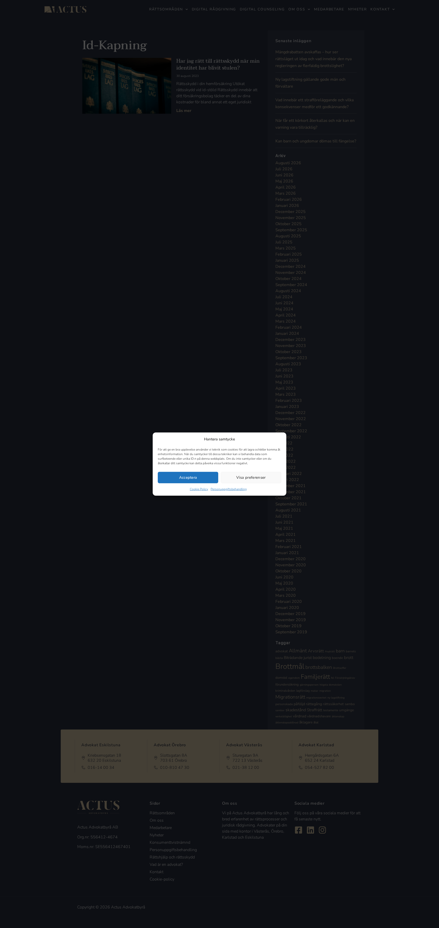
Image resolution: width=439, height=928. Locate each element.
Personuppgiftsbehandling (229, 489)
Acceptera (188, 477)
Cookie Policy (199, 489)
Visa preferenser (250, 477)
